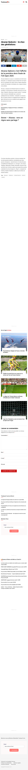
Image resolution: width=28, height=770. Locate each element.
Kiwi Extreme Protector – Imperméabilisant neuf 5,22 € (13, 573)
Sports (6, 39)
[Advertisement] (14, 19)
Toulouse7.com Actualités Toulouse (8, 761)
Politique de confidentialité (6, 762)
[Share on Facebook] (3, 66)
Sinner (23, 175)
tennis (3, 177)
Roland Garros (17, 175)
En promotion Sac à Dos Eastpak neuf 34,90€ (11, 584)
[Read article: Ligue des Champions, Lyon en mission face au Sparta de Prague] (14, 410)
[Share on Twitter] (8, 66)
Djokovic (11, 175)
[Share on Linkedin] (14, 66)
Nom (2, 452)
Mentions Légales (17, 762)
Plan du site (13, 764)
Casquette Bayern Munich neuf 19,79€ (9, 569)
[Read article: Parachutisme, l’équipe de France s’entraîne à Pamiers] (14, 342)
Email (5, 525)
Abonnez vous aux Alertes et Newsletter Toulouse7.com (13, 738)
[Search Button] (26, 2)
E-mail (3, 458)
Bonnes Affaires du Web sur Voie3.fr (11, 559)
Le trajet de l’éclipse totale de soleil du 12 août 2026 (12, 499)
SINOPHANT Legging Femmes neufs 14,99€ (10, 580)
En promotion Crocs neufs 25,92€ (8, 582)
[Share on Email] (19, 66)
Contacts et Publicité (5, 764)
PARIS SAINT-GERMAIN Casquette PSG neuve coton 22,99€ (14, 566)
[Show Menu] (23, 2)
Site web (3, 464)
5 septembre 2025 (4, 47)
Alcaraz (6, 175)
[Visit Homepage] (5, 2)
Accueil (2, 39)
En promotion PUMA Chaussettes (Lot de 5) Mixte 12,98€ (13, 571)
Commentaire (4, 435)
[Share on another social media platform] (24, 66)
